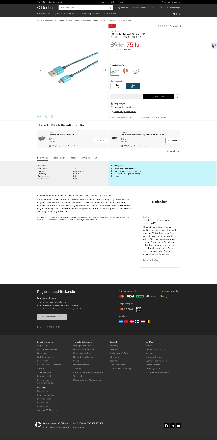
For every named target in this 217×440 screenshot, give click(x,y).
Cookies (41, 368)
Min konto (114, 357)
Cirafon (115, 31)
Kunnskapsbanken (91, 13)
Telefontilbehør (74, 20)
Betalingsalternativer (47, 349)
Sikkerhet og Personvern (157, 372)
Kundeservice (110, 13)
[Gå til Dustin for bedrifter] (45, 7)
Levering (114, 349)
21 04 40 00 (54, 327)
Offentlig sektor (153, 368)
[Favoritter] (161, 7)
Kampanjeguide (44, 376)
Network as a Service (83, 357)
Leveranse (42, 353)
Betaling (113, 361)
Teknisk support (117, 365)
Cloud (76, 361)
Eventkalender (44, 399)
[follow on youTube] (178, 425)
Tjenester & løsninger (64, 13)
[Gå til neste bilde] (105, 70)
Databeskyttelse (81, 365)
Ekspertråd (42, 402)
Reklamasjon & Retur (119, 353)
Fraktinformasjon (45, 357)
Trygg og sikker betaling (171, 2)
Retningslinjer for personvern (51, 365)
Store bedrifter (153, 365)
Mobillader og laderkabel (93, 20)
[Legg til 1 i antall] (139, 96)
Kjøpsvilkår (42, 345)
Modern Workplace (82, 353)
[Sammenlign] (153, 7)
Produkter (42, 13)
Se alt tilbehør (173, 151)
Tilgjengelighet (44, 372)
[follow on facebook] (166, 425)
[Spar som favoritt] (177, 96)
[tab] (43, 158)
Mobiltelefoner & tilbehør (55, 20)
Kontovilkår (42, 361)
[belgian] (148, 321)
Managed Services (82, 345)
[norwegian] (126, 321)
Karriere (149, 353)
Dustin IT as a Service (83, 349)
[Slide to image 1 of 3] (39, 116)
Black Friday (43, 406)
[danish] (132, 321)
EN (178, 14)
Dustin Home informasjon (121, 368)
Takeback (78, 376)
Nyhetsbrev (42, 391)
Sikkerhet (77, 368)
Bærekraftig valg (154, 357)
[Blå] (115, 71)
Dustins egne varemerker (157, 361)
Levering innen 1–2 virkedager (113, 2)
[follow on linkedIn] (172, 425)
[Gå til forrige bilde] (40, 70)
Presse (149, 345)
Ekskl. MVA (115, 49)
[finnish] (137, 321)
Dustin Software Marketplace (87, 380)
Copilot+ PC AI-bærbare (48, 410)
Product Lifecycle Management (88, 372)
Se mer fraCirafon (150, 260)
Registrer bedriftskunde (52, 317)
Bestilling (114, 345)
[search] (110, 7)
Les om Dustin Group (155, 349)
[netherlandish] (143, 321)
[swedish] (121, 321)
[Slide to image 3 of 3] (52, 116)
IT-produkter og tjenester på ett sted (50, 2)
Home (39, 20)
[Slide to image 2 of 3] (45, 116)
